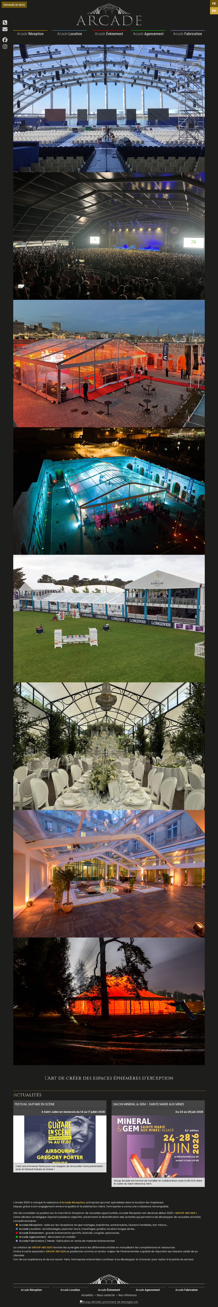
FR (214, 3)
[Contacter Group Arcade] (5, 30)
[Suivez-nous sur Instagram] (5, 47)
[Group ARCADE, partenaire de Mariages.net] (109, 1302)
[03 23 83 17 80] (5, 23)
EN (214, 11)
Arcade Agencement (32, 1237)
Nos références (128, 1295)
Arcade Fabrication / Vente (37, 1241)
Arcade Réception (30, 1225)
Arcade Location (30, 1229)
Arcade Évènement (31, 1233)
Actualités (87, 1295)
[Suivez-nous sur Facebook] (5, 41)
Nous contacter (106, 1295)
